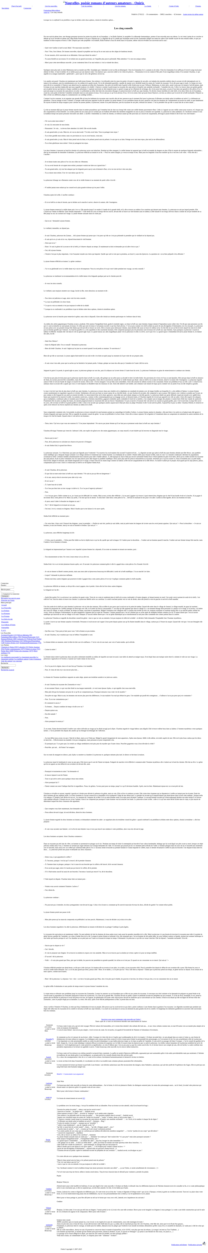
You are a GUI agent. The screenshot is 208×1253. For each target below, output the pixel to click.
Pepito (48, 1140)
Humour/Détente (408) (9, 639)
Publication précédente (179, 1245)
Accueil (4, 605)
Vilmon (48, 1208)
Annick (48, 1057)
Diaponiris (4, 622)
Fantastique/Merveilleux (52, 10)
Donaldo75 (50, 1039)
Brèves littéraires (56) (24, 635)
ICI (84, 1098)
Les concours (17, 661)
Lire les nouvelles (51, 6)
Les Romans (5, 613)
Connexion (27, 8)
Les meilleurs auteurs (21, 659)
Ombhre (49, 1189)
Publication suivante (195, 1245)
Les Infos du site (7, 619)
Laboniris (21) (22, 639)
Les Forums (5, 616)
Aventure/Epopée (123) (9, 635)
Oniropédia (5, 628)
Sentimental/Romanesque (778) (30, 643)
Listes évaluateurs (35, 659)
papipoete (49, 1225)
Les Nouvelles (6, 608)
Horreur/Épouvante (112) (30, 637)
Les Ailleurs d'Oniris (8, 625)
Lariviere (49, 1083)
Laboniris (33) (23, 647)
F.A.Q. (3, 630)
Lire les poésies (87, 6)
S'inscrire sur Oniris (7, 600)
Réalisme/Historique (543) (14, 641)
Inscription (5, 8)
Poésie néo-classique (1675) (23, 651)
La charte (147, 6)
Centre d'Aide (174, 6)
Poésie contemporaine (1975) (15, 649)
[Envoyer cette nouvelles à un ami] (204, 1245)
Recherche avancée (7, 670)
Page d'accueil (16, 6)
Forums (198, 6)
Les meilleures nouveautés (10, 657)
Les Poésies (5, 611)
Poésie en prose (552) (32, 649)
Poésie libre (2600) (7, 651)
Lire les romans (120, 6)
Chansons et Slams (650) (9, 647)
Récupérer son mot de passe (10, 598)
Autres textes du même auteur (193, 14)
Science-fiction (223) (12, 643)
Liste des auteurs (6, 661)
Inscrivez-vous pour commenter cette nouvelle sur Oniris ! (121, 1019)
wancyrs (46, 12)
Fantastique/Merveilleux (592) (11, 637)
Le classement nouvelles (27, 657)
